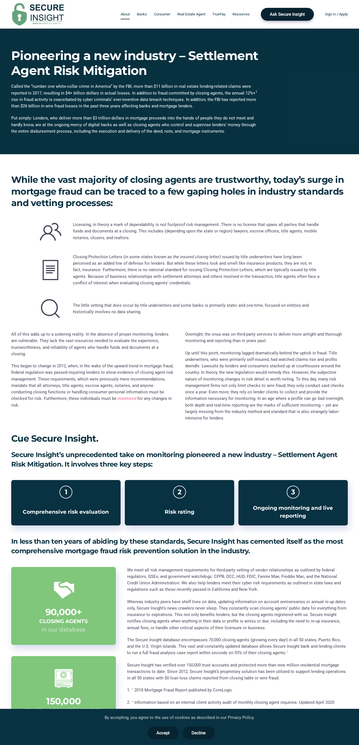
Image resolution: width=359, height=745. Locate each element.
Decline (199, 732)
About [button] (125, 14)
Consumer (162, 14)
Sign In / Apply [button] (336, 14)
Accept (163, 732)
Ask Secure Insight (287, 14)
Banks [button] (142, 14)
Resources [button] (241, 14)
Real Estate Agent (191, 14)
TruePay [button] (218, 14)
